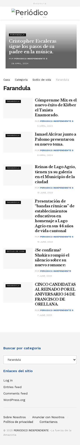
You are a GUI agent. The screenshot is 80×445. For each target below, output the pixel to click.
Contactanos (49, 422)
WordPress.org (14, 400)
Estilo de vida (42, 79)
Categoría (21, 79)
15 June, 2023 (45, 192)
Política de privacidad (18, 422)
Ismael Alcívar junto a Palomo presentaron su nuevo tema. (55, 139)
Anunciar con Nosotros (48, 417)
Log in (8, 380)
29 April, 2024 (19, 63)
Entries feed (12, 387)
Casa (6, 79)
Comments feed (15, 393)
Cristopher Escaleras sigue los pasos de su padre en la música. (32, 46)
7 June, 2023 (44, 276)
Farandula (17, 35)
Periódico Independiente (55, 271)
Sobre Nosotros (14, 417)
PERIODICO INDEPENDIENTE (31, 430)
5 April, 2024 (45, 126)
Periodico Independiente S (30, 58)
